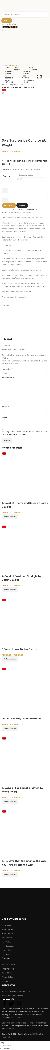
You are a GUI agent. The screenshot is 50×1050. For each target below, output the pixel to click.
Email (5, 417)
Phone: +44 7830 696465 (12, 995)
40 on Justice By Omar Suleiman (21, 718)
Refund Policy (7, 973)
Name (5, 406)
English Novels (17, 84)
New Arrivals (7, 938)
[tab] (18, 209)
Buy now (22, 205)
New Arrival (6, 950)
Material (6, 176)
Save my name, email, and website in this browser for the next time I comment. (24, 433)
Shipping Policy (8, 969)
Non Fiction (6, 942)
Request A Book (8, 964)
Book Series (7, 925)
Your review (8, 377)
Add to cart (8, 205)
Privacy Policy (7, 977)
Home (5, 84)
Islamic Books (7, 933)
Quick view (5, 522)
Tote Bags (6, 954)
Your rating (7, 369)
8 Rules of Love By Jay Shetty (19, 649)
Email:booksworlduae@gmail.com (16, 991)
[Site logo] (14, 5)
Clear (19, 179)
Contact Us (6, 981)
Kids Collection (8, 946)
